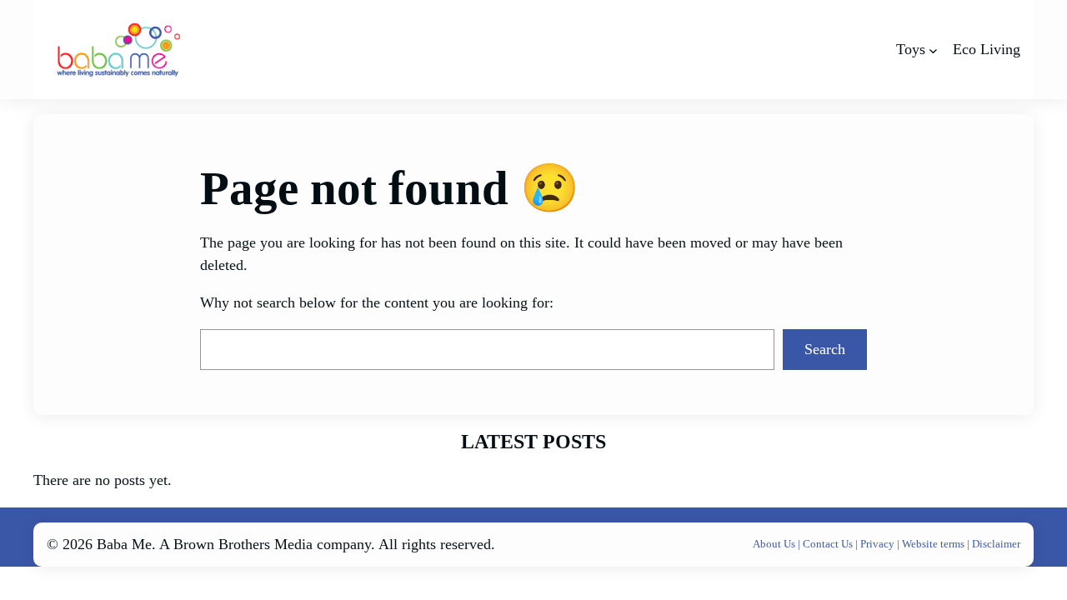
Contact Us (829, 544)
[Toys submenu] (933, 49)
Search (824, 349)
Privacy (878, 544)
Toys (910, 49)
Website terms (933, 544)
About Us (775, 544)
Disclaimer (996, 544)
